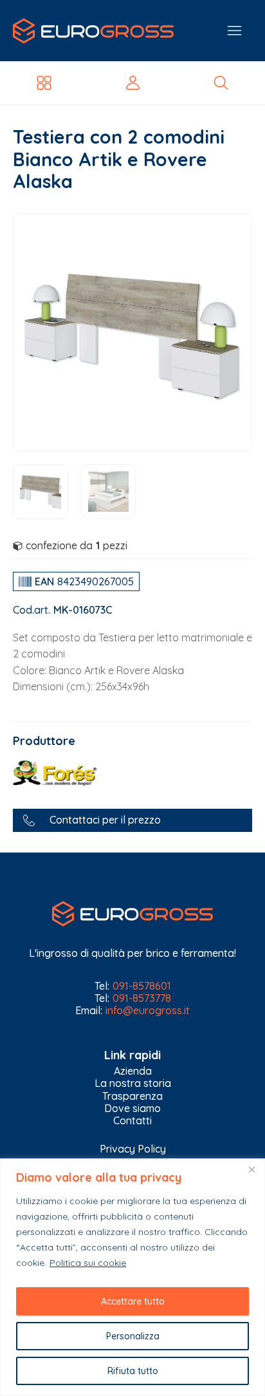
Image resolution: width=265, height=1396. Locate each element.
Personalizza (133, 1336)
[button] (132, 820)
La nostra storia (133, 1083)
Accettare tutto (133, 1301)
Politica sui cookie (88, 1263)
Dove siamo (132, 1108)
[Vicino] (251, 1169)
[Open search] (221, 82)
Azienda (133, 1071)
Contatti (132, 1121)
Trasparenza (132, 1096)
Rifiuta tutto (132, 1371)
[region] (132, 1277)
